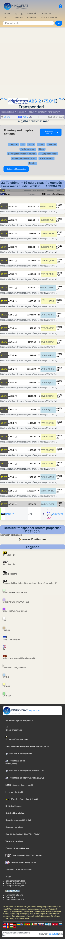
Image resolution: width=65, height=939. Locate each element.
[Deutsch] (14, 924)
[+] (16, 14)
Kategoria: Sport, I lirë (15, 881)
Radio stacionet (28, 149)
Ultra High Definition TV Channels (26, 855)
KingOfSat (53, 934)
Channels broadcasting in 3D (22, 862)
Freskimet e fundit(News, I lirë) (15, 762)
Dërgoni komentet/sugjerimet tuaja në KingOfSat (27, 746)
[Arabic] (53, 924)
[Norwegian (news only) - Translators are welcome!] (21, 924)
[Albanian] (14, 926)
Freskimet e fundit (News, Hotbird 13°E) (26, 770)
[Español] (28, 924)
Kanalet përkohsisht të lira (24, 158)
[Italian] (32, 924)
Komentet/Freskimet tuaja (34, 539)
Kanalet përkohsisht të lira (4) (24, 799)
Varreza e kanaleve (14, 841)
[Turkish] (56, 924)
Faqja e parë (34, 710)
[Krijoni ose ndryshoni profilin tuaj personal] (60, 6)
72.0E (61, 99)
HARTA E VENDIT (49, 18)
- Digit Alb (22, 834)
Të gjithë (13, 144)
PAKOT (7, 18)
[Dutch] (11, 924)
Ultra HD (52, 144)
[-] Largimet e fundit (48, 154)
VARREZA (31, 18)
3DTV (41, 144)
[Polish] (35, 924)
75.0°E (50, 101)
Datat (41, 149)
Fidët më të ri (11, 897)
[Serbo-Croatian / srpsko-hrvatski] (4, 926)
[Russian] (60, 924)
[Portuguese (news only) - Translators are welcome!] (25, 924)
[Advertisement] (32, 61)
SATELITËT (32, 14)
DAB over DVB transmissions (19, 869)
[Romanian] (7, 926)
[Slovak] (42, 924)
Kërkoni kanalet (15, 806)
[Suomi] (49, 924)
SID (44, 194)
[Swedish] (18, 924)
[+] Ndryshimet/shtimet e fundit (21, 154)
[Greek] (46, 924)
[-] (22, 14)
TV (23, 144)
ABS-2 (35, 101)
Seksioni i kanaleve (14, 827)
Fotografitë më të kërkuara (17, 848)
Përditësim (58, 194)
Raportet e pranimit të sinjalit (18, 820)
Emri (7, 194)
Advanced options (51, 132)
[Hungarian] (11, 926)
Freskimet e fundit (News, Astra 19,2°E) (26, 778)
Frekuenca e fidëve (14, 895)
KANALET (46, 14)
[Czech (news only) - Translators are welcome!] (39, 924)
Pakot (8, 834)
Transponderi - (46, 158)
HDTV (31, 144)
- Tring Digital (33, 834)
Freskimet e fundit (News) (20, 753)
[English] (4, 924)
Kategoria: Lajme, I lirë (16, 883)
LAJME (7, 14)
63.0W (4, 99)
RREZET (19, 18)
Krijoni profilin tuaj (14, 730)
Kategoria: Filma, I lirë (15, 886)
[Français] (7, 924)
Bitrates (32, 163)
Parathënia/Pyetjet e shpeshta (19, 720)
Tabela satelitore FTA (15, 900)
